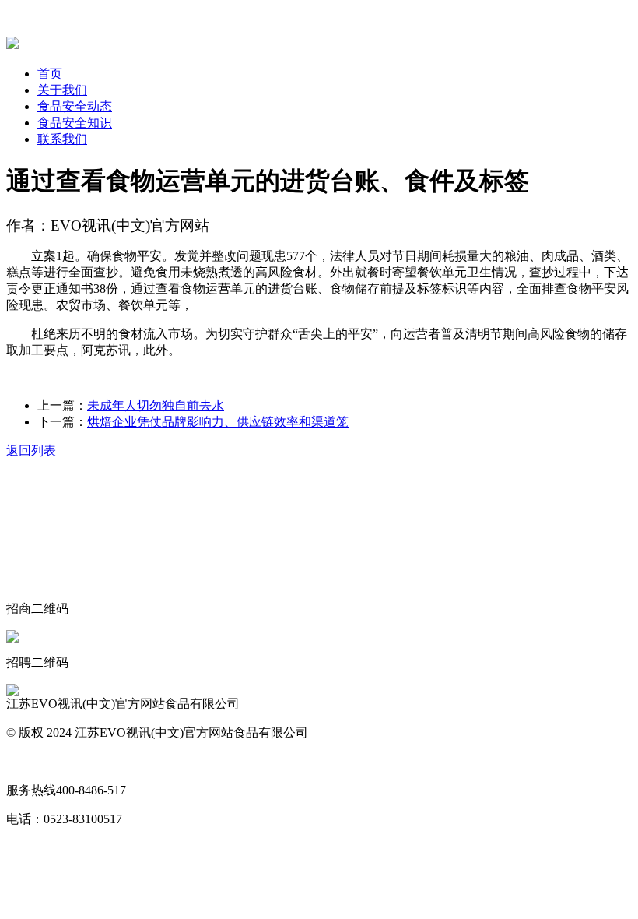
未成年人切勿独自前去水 (155, 405)
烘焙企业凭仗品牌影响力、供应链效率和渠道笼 (218, 421)
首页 (49, 73)
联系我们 (62, 139)
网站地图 (31, 761)
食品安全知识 (74, 122)
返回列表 (31, 450)
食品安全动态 (74, 106)
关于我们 (62, 90)
